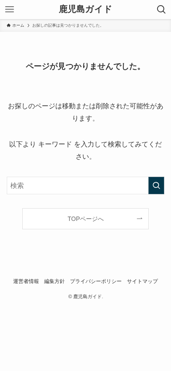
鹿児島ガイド (86, 9)
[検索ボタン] (161, 9)
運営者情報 (26, 281)
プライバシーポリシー (96, 281)
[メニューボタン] (9, 9)
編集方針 (54, 281)
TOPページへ (86, 218)
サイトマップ (142, 281)
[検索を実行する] (156, 185)
